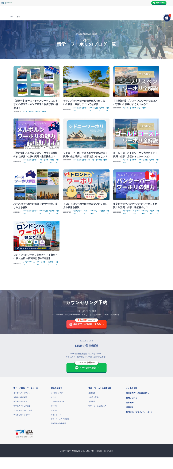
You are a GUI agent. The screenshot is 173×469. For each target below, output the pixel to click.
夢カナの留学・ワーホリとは (26, 388)
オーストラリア (57, 393)
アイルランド (56, 415)
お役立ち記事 (93, 397)
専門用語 (91, 401)
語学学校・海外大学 (58, 423)
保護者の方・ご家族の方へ (137, 393)
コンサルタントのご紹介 (23, 410)
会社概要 (130, 402)
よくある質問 (131, 388)
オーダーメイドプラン (22, 393)
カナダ (53, 397)
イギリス (54, 410)
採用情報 (130, 407)
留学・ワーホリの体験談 (60, 419)
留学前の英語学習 (20, 397)
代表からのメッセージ (22, 415)
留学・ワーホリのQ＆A (97, 406)
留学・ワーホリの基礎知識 (99, 388)
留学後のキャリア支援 (22, 406)
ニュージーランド (57, 401)
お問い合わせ (131, 398)
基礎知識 (91, 393)
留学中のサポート (20, 401)
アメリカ (54, 406)
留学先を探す (56, 388)
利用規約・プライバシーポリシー (140, 412)
